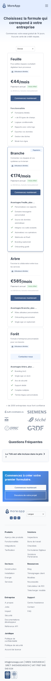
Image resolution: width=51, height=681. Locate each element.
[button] (46, 6)
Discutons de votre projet (25, 495)
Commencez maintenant (25, 487)
